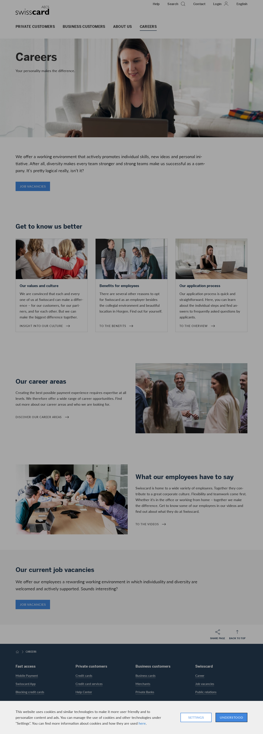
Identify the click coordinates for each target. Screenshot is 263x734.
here (142, 723)
